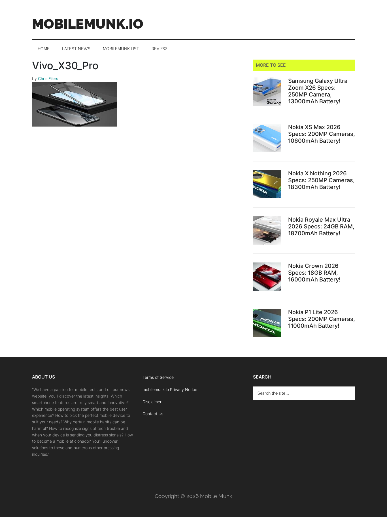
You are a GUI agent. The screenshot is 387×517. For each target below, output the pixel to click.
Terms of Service (158, 377)
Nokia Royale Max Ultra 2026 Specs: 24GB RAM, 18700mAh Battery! (321, 226)
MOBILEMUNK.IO (87, 24)
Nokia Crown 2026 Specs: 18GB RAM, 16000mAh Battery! (314, 272)
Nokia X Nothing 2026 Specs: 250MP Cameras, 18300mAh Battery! (321, 180)
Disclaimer (152, 401)
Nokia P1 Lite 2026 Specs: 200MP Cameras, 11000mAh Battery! (321, 319)
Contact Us (153, 413)
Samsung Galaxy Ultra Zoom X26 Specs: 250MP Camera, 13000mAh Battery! (317, 91)
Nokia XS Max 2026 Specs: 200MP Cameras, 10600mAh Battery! (321, 134)
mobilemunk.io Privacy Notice (170, 389)
